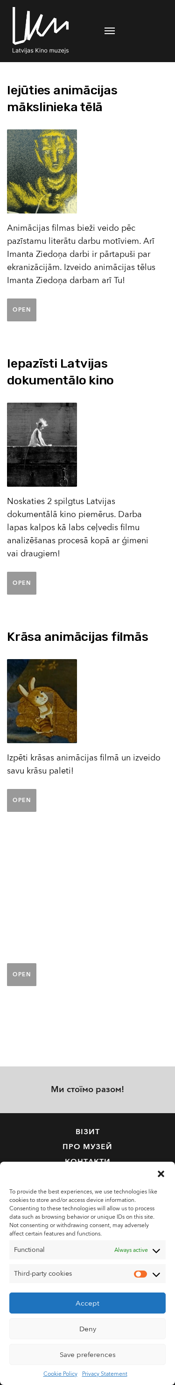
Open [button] (22, 309)
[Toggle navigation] (109, 31)
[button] (161, 1173)
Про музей (87, 1146)
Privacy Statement (104, 1374)
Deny (87, 1329)
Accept (87, 1303)
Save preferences (88, 1354)
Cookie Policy (60, 1374)
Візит (88, 1131)
